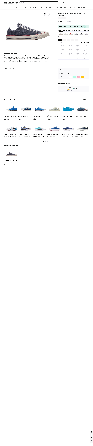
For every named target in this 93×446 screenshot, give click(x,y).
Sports (15, 7)
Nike (20, 7)
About (70, 3)
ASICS (42, 7)
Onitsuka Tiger (50, 7)
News (75, 2)
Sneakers (10, 10)
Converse (16, 10)
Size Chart (60, 42)
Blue (13, 68)
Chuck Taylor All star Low (19, 66)
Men (79, 7)
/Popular (8, 7)
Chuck (21, 10)
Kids (87, 7)
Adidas (30, 7)
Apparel (66, 7)
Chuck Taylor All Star (29, 10)
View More (6, 71)
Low (37, 10)
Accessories (73, 7)
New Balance (36, 7)
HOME (5, 10)
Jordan (24, 7)
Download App (64, 2)
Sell (78, 2)
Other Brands (59, 7)
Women (83, 7)
